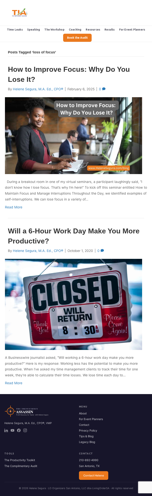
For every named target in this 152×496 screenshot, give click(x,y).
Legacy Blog (87, 442)
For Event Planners (132, 29)
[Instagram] (25, 430)
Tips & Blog (86, 436)
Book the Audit (77, 37)
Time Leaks (15, 29)
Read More (13, 207)
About (83, 413)
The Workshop (54, 29)
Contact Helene (93, 475)
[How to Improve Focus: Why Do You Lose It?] (73, 135)
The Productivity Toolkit (19, 460)
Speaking (33, 29)
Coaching (75, 29)
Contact (84, 424)
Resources (93, 29)
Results (109, 29)
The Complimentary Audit (20, 466)
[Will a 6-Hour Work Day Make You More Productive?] (73, 304)
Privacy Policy (88, 430)
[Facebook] (19, 430)
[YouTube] (12, 430)
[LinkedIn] (6, 430)
